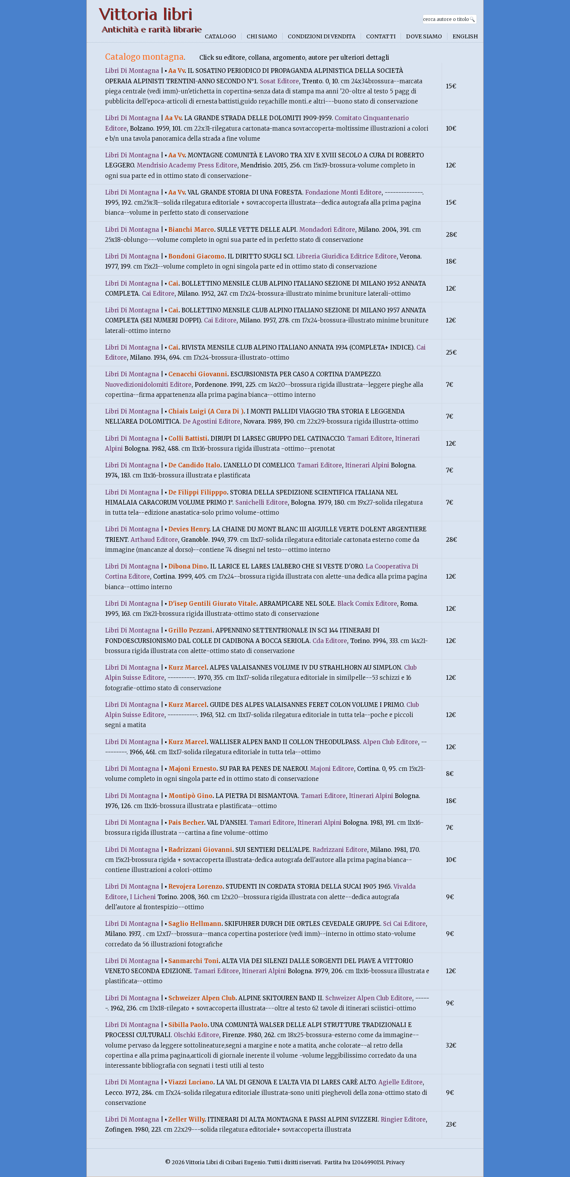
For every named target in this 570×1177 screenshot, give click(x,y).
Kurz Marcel (187, 667)
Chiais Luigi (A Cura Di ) (206, 411)
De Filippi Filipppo (197, 492)
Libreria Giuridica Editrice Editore (346, 256)
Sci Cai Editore (404, 923)
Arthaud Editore (154, 539)
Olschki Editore (196, 1035)
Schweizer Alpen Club (201, 998)
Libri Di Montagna (132, 70)
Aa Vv (176, 70)
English (465, 36)
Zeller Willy (186, 1119)
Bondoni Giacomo (196, 256)
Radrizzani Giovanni (200, 849)
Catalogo (220, 36)
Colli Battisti (187, 438)
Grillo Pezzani (190, 630)
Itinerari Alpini (367, 465)
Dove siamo (424, 36)
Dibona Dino (187, 566)
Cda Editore (330, 641)
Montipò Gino (190, 796)
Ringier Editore (403, 1119)
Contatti (381, 36)
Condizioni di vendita (322, 36)
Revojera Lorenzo (195, 886)
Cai (173, 283)
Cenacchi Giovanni (197, 374)
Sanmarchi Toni (193, 961)
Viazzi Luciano (190, 1082)
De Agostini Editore (211, 421)
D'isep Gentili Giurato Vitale (212, 603)
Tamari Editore (369, 438)
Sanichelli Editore (261, 502)
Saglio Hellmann (194, 923)
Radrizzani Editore (340, 849)
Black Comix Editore (367, 603)
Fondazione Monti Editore (343, 192)
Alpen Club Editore (390, 742)
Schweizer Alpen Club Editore (368, 998)
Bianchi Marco (191, 229)
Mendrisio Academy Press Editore (187, 165)
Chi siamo (262, 36)
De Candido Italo (194, 465)
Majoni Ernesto (192, 768)
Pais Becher (186, 822)
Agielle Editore (400, 1082)
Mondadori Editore (327, 229)
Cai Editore (158, 293)
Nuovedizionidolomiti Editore (148, 384)
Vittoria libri (145, 14)
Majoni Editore (332, 768)
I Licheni (143, 897)
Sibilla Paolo (187, 1025)
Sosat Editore (279, 81)
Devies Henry (188, 529)
